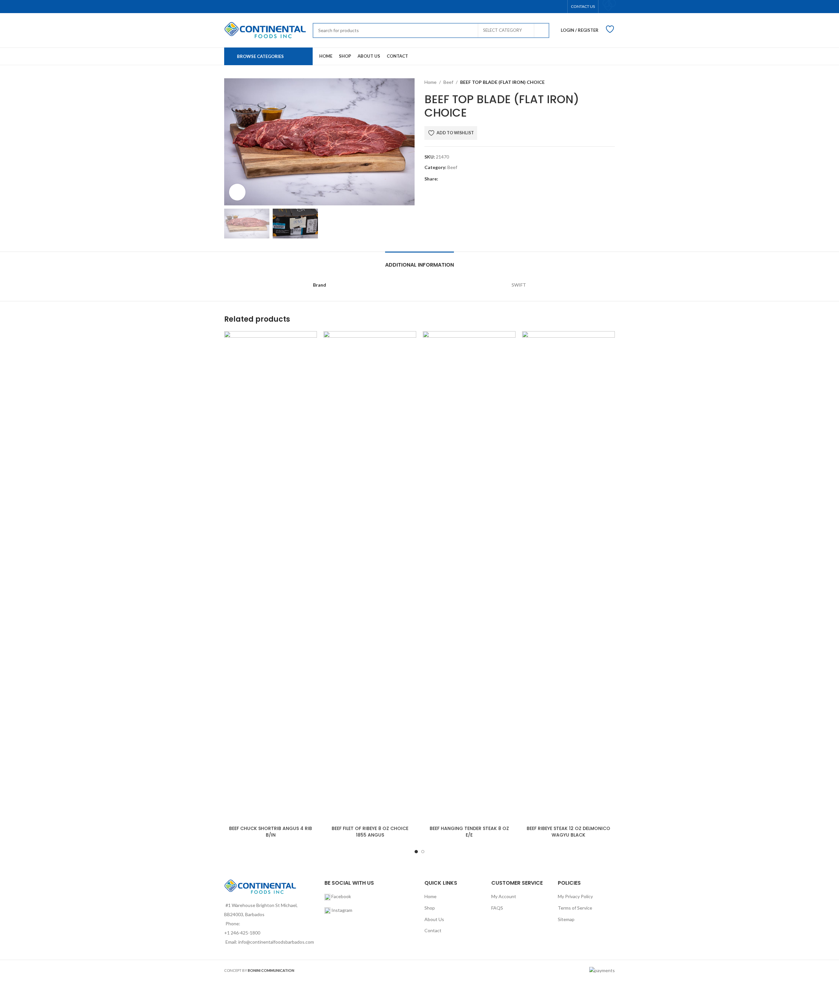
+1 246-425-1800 (242, 932)
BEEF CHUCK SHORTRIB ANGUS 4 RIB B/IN (270, 831)
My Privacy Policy (575, 896)
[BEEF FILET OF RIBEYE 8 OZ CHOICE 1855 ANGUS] (369, 576)
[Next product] (611, 82)
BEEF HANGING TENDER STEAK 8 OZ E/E (469, 831)
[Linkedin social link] (472, 178)
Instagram (341, 910)
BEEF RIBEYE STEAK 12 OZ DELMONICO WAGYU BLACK (568, 831)
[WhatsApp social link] (479, 178)
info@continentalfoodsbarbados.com (276, 942)
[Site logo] (265, 29)
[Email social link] (457, 178)
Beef (448, 82)
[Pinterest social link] (464, 178)
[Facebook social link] (442, 178)
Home (430, 82)
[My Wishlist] (608, 5)
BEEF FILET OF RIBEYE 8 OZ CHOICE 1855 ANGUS (370, 831)
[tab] (419, 262)
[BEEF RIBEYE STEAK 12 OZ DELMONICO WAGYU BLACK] (568, 576)
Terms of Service (575, 908)
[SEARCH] (541, 30)
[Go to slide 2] (422, 851)
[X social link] (449, 178)
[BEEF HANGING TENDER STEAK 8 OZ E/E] (469, 576)
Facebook (340, 896)
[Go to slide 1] (416, 851)
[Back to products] (603, 82)
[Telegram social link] (487, 178)
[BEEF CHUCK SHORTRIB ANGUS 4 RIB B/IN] (270, 576)
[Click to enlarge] (237, 192)
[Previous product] (595, 82)
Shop (429, 908)
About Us (434, 919)
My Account (503, 896)
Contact (432, 930)
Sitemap (566, 919)
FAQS (497, 908)
